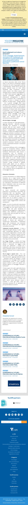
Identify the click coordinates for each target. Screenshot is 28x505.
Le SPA (14, 434)
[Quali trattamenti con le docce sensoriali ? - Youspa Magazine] (14, 41)
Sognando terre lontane (14, 454)
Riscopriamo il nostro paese (14, 452)
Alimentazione (14, 467)
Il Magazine (14, 457)
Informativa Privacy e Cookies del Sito (11, 7)
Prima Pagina (14, 459)
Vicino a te (14, 438)
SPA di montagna (14, 450)
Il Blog (14, 471)
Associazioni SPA (14, 492)
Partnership (14, 483)
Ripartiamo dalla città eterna (14, 448)
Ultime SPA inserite (14, 436)
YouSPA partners (14, 486)
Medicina (14, 465)
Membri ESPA (14, 440)
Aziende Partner (14, 488)
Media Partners (14, 490)
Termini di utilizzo (21, 502)
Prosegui (14, 14)
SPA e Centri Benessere (14, 461)
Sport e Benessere (14, 469)
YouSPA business (14, 475)
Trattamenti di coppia (14, 442)
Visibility (14, 477)
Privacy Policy (14, 502)
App (14, 479)
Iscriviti (24, 422)
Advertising (14, 481)
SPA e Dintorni (14, 463)
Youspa (14, 429)
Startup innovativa (6, 502)
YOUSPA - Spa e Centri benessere (5, 33)
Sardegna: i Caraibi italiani (14, 446)
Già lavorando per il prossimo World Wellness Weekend (14, 444)
